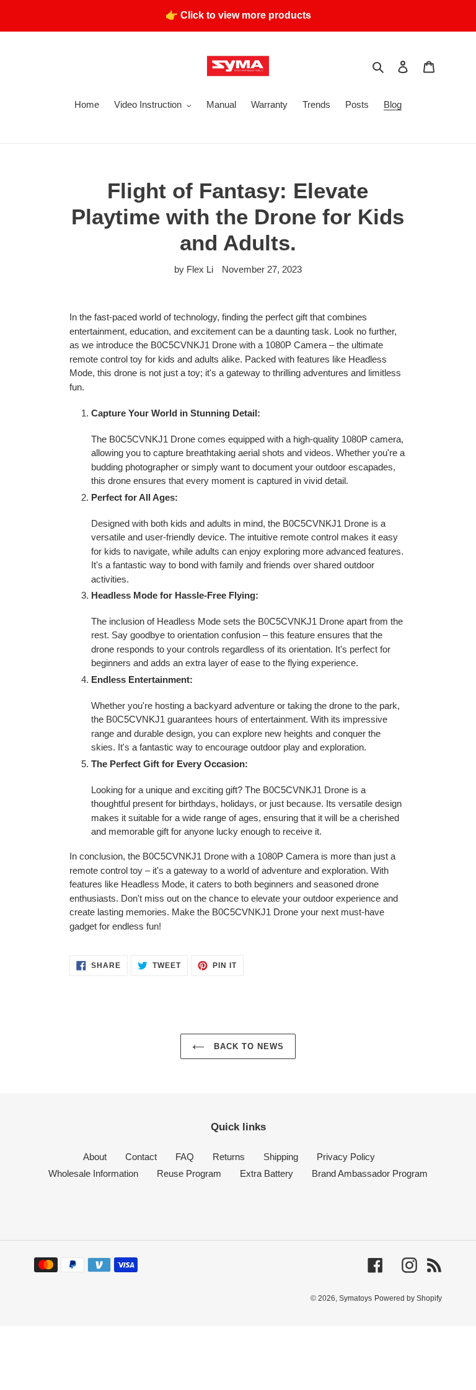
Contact (141, 1156)
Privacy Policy (346, 1156)
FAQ (184, 1156)
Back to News (247, 1046)
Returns (229, 1156)
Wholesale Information (93, 1173)
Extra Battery (266, 1173)
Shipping (280, 1156)
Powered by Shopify (408, 1298)
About (95, 1156)
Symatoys (355, 1298)
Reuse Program (189, 1173)
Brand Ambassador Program (370, 1173)
